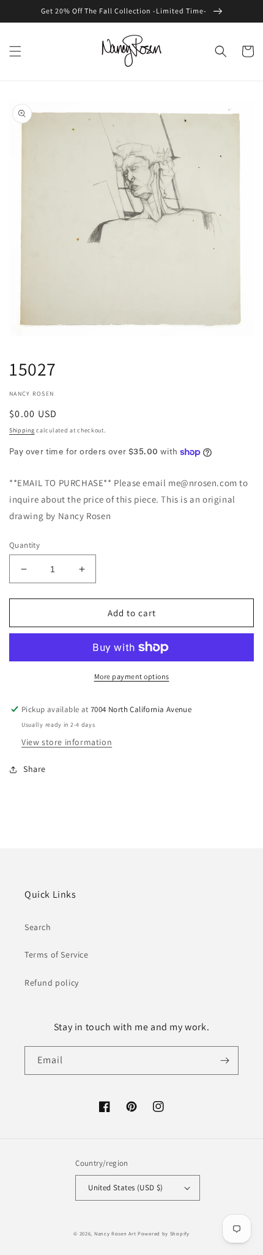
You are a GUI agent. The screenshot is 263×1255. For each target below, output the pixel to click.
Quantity (24, 545)
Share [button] (34, 768)
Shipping (22, 430)
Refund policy (51, 982)
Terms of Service (56, 954)
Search (37, 927)
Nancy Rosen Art (115, 1233)
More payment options (131, 676)
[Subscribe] (224, 1060)
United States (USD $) (125, 1187)
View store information (66, 742)
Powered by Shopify (164, 1233)
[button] (15, 51)
